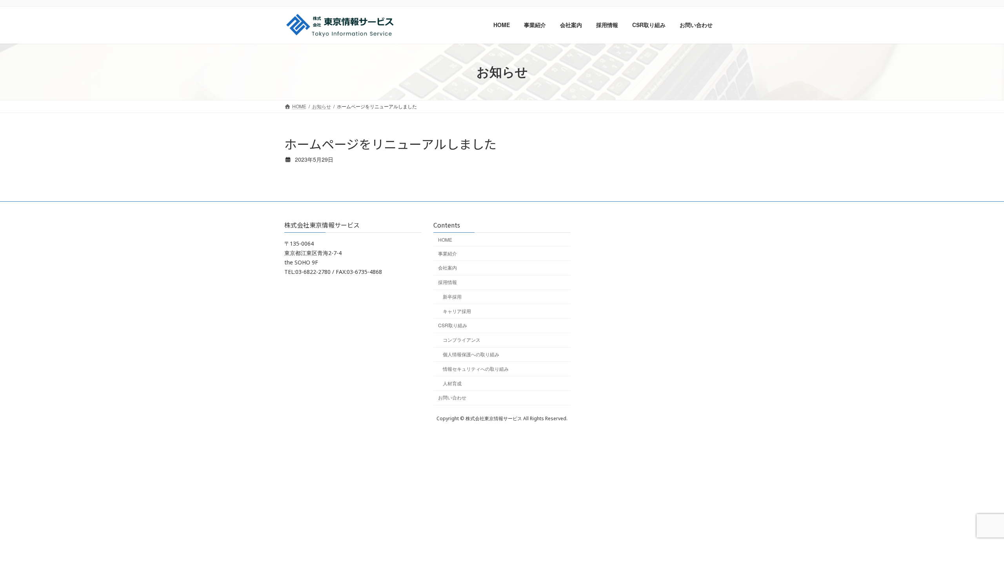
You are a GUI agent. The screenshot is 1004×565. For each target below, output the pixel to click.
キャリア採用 (457, 311)
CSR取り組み (452, 325)
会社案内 (447, 267)
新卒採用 (452, 296)
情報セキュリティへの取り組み (476, 368)
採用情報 (447, 282)
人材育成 (452, 383)
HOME (445, 239)
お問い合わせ (452, 397)
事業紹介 (447, 253)
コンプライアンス (461, 340)
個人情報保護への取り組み (471, 354)
